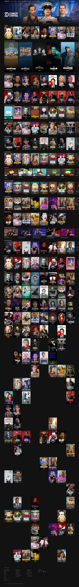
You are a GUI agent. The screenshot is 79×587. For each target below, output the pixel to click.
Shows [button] (15, 1)
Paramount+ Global (6, 580)
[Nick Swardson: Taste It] (44, 476)
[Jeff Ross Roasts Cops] (35, 410)
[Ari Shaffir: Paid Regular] (44, 292)
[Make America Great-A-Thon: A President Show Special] (8, 463)
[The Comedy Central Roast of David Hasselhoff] (44, 331)
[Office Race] (70, 476)
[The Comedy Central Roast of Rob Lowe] (17, 344)
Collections (5, 574)
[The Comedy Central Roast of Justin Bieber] (70, 331)
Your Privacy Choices (18, 574)
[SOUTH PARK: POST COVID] (70, 503)
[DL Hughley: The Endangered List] (17, 358)
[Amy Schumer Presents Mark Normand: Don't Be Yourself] (61, 278)
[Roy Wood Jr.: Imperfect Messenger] (35, 503)
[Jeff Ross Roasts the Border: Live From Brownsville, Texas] (53, 410)
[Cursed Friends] (70, 344)
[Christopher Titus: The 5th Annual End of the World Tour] (61, 318)
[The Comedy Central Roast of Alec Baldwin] (8, 331)
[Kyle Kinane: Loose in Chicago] (53, 450)
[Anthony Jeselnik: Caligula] (35, 292)
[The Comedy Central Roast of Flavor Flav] (53, 331)
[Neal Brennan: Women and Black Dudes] (26, 476)
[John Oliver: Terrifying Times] (70, 424)
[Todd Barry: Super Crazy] (26, 542)
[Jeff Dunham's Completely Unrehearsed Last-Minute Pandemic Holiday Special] (8, 410)
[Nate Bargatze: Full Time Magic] (8, 476)
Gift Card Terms (18, 572)
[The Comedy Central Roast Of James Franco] (61, 331)
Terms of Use (17, 571)
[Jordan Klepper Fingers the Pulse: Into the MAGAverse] (35, 437)
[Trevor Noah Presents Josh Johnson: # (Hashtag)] (70, 542)
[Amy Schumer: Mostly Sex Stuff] (17, 292)
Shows (5, 572)
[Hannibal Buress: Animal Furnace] (61, 384)
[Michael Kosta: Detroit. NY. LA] (35, 463)
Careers (28, 574)
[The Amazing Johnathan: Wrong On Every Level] (53, 278)
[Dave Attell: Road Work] (53, 358)
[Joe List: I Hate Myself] (35, 424)
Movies (5, 573)
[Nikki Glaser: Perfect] (53, 476)
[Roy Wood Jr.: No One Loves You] (44, 503)
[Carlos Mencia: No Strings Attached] (26, 318)
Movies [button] (19, 1)
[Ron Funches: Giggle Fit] (17, 503)
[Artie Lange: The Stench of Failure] (53, 292)
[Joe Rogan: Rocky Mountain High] (44, 424)
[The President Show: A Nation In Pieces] (61, 490)
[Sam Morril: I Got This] (44, 516)
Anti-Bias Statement (29, 576)
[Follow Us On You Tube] (43, 571)
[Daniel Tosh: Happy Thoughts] (44, 358)
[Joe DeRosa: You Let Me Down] (26, 424)
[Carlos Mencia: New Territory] (17, 318)
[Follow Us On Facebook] (38, 571)
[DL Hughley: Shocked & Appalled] (8, 358)
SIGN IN (66, 1)
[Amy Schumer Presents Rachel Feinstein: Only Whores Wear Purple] (70, 278)
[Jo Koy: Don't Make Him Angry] (8, 424)
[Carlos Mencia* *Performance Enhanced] (8, 318)
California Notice (18, 576)
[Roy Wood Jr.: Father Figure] (26, 503)
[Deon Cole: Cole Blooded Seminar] (26, 371)
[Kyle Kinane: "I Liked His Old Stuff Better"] (44, 450)
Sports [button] (33, 1)
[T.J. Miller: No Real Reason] (26, 529)
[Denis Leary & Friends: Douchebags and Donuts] (17, 371)
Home (12, 1)
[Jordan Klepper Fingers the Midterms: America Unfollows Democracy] (26, 437)
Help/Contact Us (29, 571)
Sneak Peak (5, 579)
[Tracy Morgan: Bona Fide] (44, 542)
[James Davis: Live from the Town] (53, 397)
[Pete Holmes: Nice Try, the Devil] (53, 490)
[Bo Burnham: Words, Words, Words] (35, 305)
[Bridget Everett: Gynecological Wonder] (44, 305)
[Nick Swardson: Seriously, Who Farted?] (35, 476)
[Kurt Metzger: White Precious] (35, 450)
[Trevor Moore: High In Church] (53, 542)
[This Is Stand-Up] (8, 542)
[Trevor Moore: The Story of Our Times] (61, 542)
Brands (5, 577)
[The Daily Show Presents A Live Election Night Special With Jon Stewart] (26, 358)
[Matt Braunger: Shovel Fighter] (26, 463)
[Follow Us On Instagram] (45, 571)
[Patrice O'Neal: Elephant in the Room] (17, 490)
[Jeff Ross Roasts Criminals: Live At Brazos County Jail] (44, 410)
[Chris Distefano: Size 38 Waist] (44, 318)
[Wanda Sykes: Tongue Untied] (44, 556)
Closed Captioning (29, 572)
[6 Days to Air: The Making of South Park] (8, 278)
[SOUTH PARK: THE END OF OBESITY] (35, 516)
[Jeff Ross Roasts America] (26, 410)
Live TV (29, 1)
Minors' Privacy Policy (18, 575)
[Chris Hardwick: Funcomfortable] (53, 318)
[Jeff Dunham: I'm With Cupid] (70, 397)
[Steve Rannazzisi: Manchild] (8, 529)
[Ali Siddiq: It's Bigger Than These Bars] (44, 278)
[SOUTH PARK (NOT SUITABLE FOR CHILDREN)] (26, 516)
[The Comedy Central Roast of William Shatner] (26, 344)
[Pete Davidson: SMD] (44, 490)
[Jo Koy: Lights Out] (17, 424)
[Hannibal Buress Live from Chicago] (70, 384)
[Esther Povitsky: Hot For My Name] (8, 384)
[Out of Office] (8, 490)
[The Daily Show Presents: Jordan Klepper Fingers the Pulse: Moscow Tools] (44, 437)
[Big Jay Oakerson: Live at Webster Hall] (17, 305)
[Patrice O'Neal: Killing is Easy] (26, 490)
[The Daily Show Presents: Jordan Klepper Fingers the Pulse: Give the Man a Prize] (61, 529)
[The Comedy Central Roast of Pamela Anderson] (8, 344)
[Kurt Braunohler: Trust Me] (26, 450)
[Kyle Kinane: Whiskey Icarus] (61, 450)
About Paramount (29, 575)
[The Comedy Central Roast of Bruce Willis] (26, 331)
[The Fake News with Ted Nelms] (35, 384)
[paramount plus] (7, 1)
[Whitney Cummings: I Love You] (53, 556)
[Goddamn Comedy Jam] (44, 384)
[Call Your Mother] (70, 305)
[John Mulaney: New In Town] (53, 424)
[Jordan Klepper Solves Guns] (8, 437)
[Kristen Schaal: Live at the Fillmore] (8, 450)
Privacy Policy (17, 573)
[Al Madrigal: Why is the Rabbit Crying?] (35, 278)
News (37, 1)
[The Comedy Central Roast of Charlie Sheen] (35, 331)
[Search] (39, 1)
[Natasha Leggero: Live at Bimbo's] (70, 463)
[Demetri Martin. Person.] (70, 358)
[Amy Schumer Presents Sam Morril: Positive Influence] (8, 292)
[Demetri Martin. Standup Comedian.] (8, 371)
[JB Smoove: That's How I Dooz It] (44, 397)
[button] (8, 32)
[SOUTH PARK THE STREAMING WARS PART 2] (8, 516)
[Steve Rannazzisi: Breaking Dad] (70, 516)
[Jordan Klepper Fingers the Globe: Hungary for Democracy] (17, 437)
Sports (5, 576)
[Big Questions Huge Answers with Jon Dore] (26, 305)
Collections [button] (24, 1)
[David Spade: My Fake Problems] (61, 358)
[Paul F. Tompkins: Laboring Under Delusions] (35, 490)
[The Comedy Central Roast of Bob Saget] (17, 331)
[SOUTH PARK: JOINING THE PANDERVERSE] (17, 516)
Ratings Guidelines (29, 573)
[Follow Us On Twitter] (41, 571)
